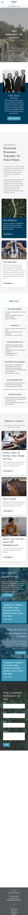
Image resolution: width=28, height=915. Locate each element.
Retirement (14, 910)
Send (6, 744)
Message (5, 731)
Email (4, 712)
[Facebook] (14, 904)
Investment (14, 912)
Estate (14, 914)
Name (4, 702)
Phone (5, 721)
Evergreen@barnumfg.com (14, 900)
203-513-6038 (16, 892)
